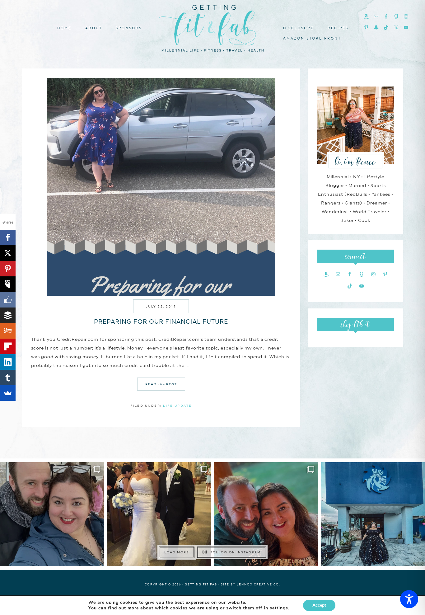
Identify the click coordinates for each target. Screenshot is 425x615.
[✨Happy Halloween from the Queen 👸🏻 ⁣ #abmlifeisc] (373, 514)
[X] (8, 253)
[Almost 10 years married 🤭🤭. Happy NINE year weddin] (159, 514)
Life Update (177, 405)
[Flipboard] (8, 346)
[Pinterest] (8, 268)
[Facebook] (8, 237)
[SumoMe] (8, 393)
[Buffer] (8, 315)
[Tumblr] (8, 377)
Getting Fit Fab (212, 27)
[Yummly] (8, 331)
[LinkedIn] (8, 362)
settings (279, 608)
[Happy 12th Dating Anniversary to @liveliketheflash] (266, 514)
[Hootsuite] (8, 284)
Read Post (161, 384)
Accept (319, 605)
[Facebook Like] (8, 300)
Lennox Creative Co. (258, 584)
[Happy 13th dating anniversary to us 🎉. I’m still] (52, 514)
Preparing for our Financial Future (161, 321)
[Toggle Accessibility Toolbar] (409, 599)
